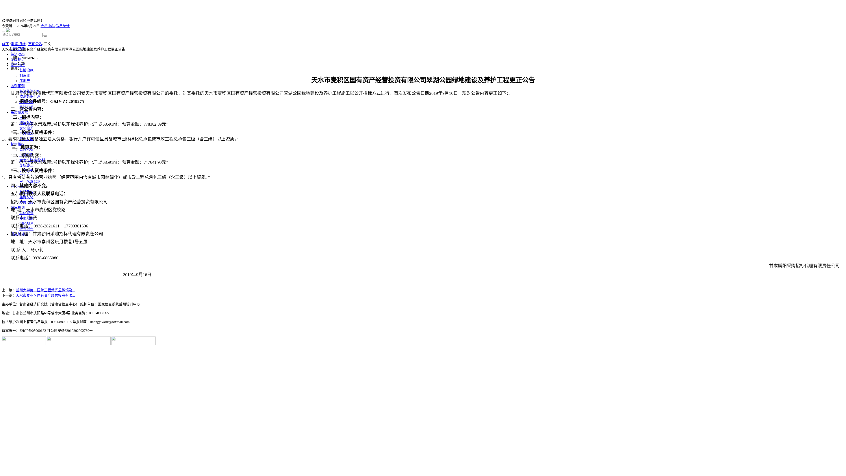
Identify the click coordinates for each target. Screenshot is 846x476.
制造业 (24, 75)
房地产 (24, 81)
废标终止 (26, 165)
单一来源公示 (30, 181)
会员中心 (48, 26)
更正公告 (35, 44)
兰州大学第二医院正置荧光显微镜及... (45, 290)
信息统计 (63, 26)
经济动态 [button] (18, 54)
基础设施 (26, 70)
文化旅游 (26, 128)
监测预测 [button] (18, 86)
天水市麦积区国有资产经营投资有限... (45, 295)
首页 (5, 44)
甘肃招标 (18, 44)
